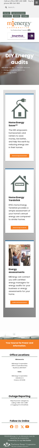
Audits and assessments (19, 302)
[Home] (19, 25)
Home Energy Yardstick (19, 227)
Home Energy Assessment (19, 155)
